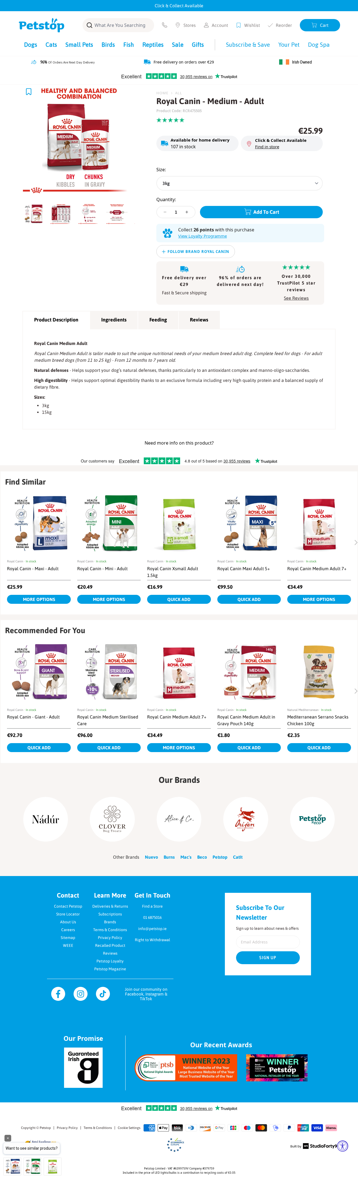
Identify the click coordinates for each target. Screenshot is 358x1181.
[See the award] (186, 1067)
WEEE (68, 945)
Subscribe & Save (248, 44)
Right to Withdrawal (152, 940)
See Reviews (296, 297)
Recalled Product (110, 945)
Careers (68, 930)
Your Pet (289, 44)
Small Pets (79, 44)
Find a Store (152, 906)
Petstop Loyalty (110, 961)
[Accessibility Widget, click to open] (342, 1146)
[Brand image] (45, 819)
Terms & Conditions (110, 930)
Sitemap (68, 937)
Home (162, 92)
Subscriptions (110, 914)
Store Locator (68, 914)
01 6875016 (152, 917)
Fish (128, 44)
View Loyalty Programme (202, 236)
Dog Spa (319, 44)
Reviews (199, 320)
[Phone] (164, 25)
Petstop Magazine (110, 969)
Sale (177, 44)
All (178, 92)
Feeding (158, 320)
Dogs (30, 44)
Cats (51, 44)
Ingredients (113, 320)
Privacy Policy (110, 937)
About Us (68, 922)
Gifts (198, 44)
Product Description (56, 320)
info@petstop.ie (152, 928)
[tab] (34, 212)
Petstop (45, 1128)
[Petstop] (41, 25)
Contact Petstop (68, 906)
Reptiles (153, 44)
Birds (108, 44)
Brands (110, 922)
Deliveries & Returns (110, 906)
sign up (268, 957)
